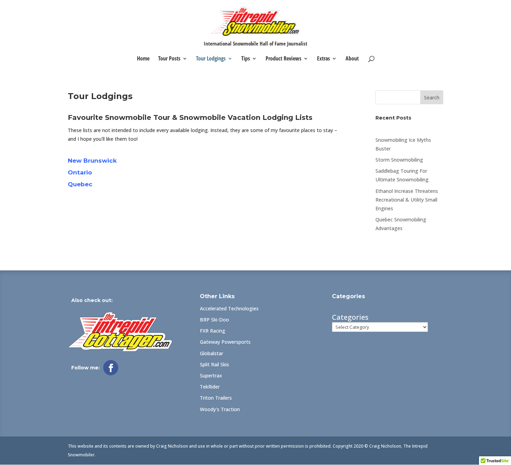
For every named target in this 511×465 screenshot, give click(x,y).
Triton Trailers (216, 397)
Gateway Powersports (225, 341)
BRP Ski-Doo (214, 319)
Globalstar (211, 353)
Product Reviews (283, 59)
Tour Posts (169, 59)
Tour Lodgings (211, 59)
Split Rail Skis (214, 364)
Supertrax (211, 375)
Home (143, 59)
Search (431, 97)
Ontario (80, 172)
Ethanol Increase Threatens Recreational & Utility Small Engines (406, 200)
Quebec (80, 184)
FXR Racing (212, 330)
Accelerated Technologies (229, 308)
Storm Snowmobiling (399, 159)
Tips (245, 59)
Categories (350, 317)
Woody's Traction (220, 409)
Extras (323, 59)
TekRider (210, 386)
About (352, 59)
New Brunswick (92, 160)
